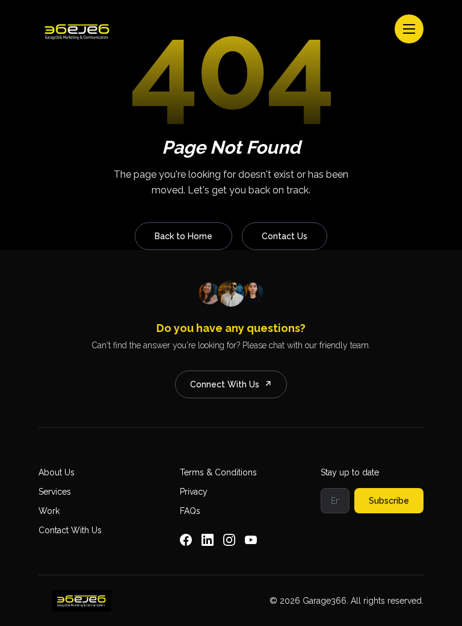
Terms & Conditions (218, 472)
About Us (56, 472)
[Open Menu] (409, 28)
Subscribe (389, 500)
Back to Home (183, 236)
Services (54, 491)
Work (49, 511)
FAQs (190, 511)
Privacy (194, 491)
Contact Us (284, 236)
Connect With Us (231, 384)
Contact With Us (70, 530)
